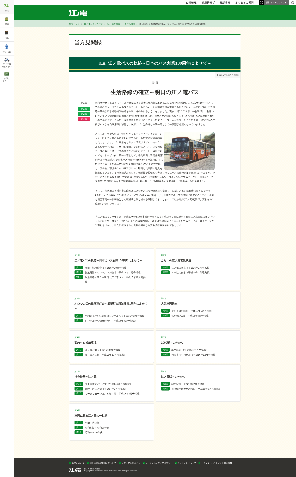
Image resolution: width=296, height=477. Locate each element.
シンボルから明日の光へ (111, 320)
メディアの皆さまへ (131, 463)
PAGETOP (287, 457)
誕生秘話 (189, 350)
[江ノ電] (82, 12)
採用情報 (207, 2)
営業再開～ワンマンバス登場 (114, 272)
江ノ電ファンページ (93, 24)
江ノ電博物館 (113, 24)
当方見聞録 (130, 24)
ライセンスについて (186, 463)
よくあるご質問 (244, 2)
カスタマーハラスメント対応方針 (216, 463)
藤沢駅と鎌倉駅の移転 (196, 388)
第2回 (84, 113)
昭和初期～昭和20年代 (97, 427)
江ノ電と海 (104, 350)
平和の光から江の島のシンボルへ (116, 315)
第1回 (84, 108)
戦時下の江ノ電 (106, 388)
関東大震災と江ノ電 (108, 384)
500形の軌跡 (191, 315)
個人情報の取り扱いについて (103, 463)
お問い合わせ (78, 463)
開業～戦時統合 (107, 267)
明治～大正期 (92, 422)
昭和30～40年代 (93, 432)
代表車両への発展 (194, 354)
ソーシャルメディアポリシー (158, 463)
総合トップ (74, 24)
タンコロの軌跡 (192, 310)
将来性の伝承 (191, 272)
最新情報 (225, 2)
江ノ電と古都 (105, 354)
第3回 (84, 118)
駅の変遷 (189, 384)
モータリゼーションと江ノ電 (113, 393)
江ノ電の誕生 (191, 267)
